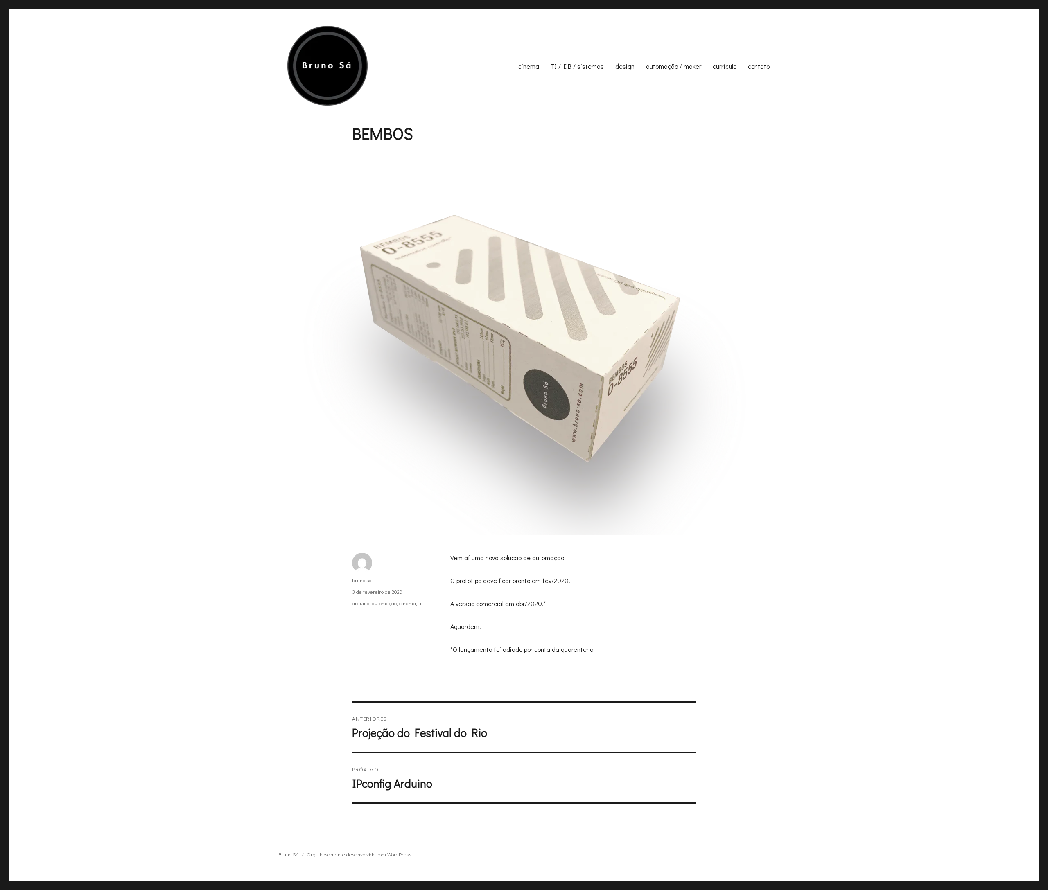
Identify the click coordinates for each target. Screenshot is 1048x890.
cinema (528, 66)
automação (384, 602)
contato (759, 66)
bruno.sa (362, 580)
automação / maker (673, 66)
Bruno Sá (288, 854)
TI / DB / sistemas (577, 66)
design (625, 66)
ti (419, 602)
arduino (360, 602)
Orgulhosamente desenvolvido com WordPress (359, 854)
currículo (724, 66)
